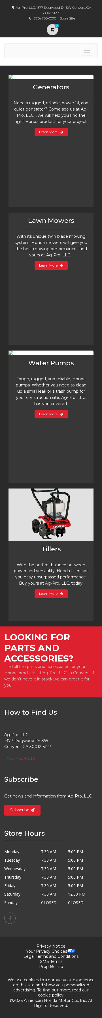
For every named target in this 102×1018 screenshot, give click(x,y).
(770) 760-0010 (19, 758)
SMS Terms (51, 961)
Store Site (67, 18)
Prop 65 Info (51, 966)
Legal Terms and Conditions (51, 956)
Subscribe (20, 809)
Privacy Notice (51, 946)
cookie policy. (51, 995)
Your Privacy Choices (46, 951)
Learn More (48, 132)
